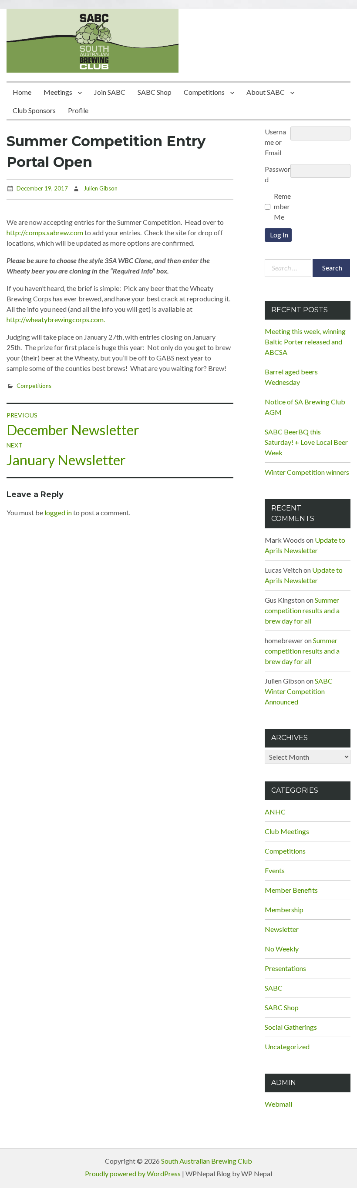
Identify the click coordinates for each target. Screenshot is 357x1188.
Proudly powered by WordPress (133, 1173)
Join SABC (109, 92)
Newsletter (282, 929)
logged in (58, 512)
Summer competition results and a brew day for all (302, 610)
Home (22, 92)
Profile (78, 110)
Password (277, 174)
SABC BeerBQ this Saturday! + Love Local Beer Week (306, 442)
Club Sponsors (34, 110)
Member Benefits (291, 890)
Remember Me (282, 206)
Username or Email (275, 142)
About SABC (265, 92)
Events (275, 870)
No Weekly (282, 948)
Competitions (204, 92)
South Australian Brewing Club (206, 1161)
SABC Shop (155, 92)
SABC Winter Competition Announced (299, 691)
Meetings (58, 92)
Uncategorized (287, 1046)
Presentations (285, 968)
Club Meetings (287, 831)
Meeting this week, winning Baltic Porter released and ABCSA (305, 341)
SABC (274, 988)
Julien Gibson (101, 188)
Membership (284, 909)
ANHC (275, 812)
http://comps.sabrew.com (45, 232)
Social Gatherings (291, 1027)
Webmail (278, 1104)
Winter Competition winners (307, 472)
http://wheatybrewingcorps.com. (56, 319)
